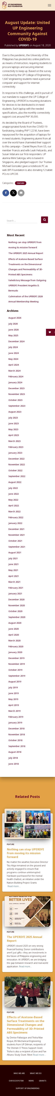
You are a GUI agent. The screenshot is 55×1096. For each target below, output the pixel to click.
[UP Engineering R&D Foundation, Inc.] (13, 5)
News (31, 1080)
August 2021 (14, 552)
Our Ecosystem (16, 1080)
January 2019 (15, 722)
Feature (20, 183)
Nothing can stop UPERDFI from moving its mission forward (25, 853)
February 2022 (15, 517)
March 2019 (14, 710)
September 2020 (16, 617)
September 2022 (16, 476)
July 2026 (13, 323)
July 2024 (13, 347)
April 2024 (13, 364)
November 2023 (16, 394)
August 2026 (14, 317)
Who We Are (19, 1073)
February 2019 (15, 716)
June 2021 (13, 564)
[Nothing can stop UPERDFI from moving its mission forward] (27, 823)
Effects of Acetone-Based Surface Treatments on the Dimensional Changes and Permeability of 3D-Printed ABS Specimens (25, 1024)
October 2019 (15, 669)
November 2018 (16, 734)
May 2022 (13, 499)
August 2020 (14, 622)
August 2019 (14, 681)
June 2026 (13, 329)
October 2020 (15, 611)
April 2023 (13, 435)
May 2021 (13, 570)
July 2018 (13, 757)
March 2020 (14, 640)
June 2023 (13, 423)
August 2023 (14, 411)
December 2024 (16, 341)
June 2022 (13, 493)
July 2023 (13, 417)
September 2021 (16, 546)
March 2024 (14, 370)
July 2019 (13, 687)
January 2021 (15, 593)
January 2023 (15, 452)
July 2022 (13, 488)
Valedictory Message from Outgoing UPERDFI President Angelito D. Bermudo (27, 285)
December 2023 (16, 388)
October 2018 (15, 740)
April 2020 (13, 634)
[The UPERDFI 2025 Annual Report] (27, 911)
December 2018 (16, 728)
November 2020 (16, 605)
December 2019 (16, 658)
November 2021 (16, 534)
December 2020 (16, 599)
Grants (42, 1080)
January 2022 (15, 523)
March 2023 (14, 441)
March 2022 (14, 511)
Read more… (14, 886)
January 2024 (15, 382)
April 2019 (13, 705)
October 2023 (15, 400)
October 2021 (15, 540)
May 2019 (13, 699)
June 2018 (13, 763)
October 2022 (15, 470)
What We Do (36, 1073)
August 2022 (14, 482)
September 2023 (16, 405)
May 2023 (13, 429)
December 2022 (16, 458)
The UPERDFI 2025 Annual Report (25, 253)
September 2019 (16, 675)
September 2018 (16, 746)
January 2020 (15, 652)
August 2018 (14, 751)
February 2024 (15, 376)
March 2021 (14, 581)
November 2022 (16, 464)
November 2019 (16, 663)
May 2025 (13, 335)
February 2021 (15, 587)
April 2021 (13, 576)
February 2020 (15, 646)
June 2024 (13, 353)
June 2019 (13, 693)
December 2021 (16, 529)
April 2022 (13, 505)
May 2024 (13, 359)
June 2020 (13, 628)
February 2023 (15, 447)
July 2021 (13, 558)
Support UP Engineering (27, 1088)
